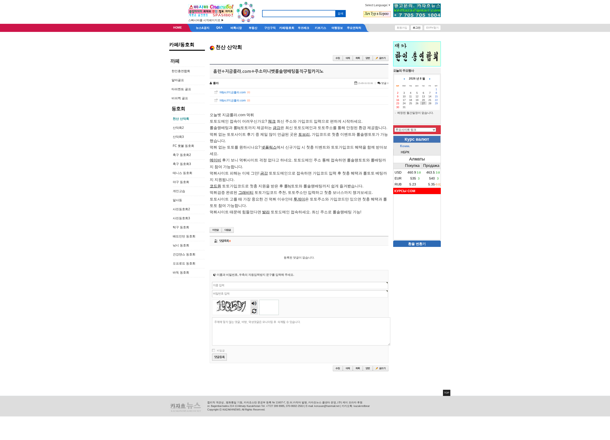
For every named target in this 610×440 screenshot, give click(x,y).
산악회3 (178, 137)
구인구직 (270, 28)
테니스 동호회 (182, 173)
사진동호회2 (181, 209)
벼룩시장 (236, 28)
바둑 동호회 (181, 272)
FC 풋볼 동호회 (183, 146)
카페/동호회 (286, 28)
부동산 (253, 28)
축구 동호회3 (182, 164)
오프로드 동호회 (184, 263)
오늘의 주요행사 (403, 70)
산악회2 (178, 128)
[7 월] (404, 78)
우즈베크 (303, 28)
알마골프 (178, 80)
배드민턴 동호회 (184, 236)
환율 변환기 (417, 244)
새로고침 (254, 311)
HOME (177, 27)
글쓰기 (380, 58)
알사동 (177, 200)
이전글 (216, 230)
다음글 (228, 230)
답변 (368, 58)
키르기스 (320, 28)
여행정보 (337, 28)
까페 (174, 61)
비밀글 (221, 350)
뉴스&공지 (202, 28)
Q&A (219, 27)
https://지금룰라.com (233, 92)
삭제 (348, 58)
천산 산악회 (181, 118)
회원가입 (402, 27)
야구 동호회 (181, 182)
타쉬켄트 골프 (181, 89)
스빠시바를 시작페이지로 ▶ (206, 20)
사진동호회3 (181, 218)
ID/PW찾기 (432, 27)
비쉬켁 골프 (180, 98)
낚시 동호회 (181, 245)
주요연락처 (354, 28)
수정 (338, 58)
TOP (446, 392)
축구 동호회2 (182, 155)
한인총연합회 (181, 71)
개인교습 (179, 191)
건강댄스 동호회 (184, 254)
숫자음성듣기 (254, 303)
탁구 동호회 (181, 227)
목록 (358, 58)
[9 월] (430, 78)
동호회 (178, 108)
